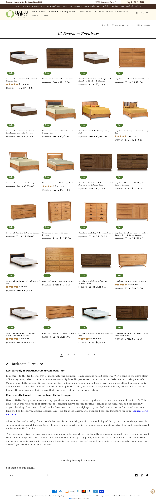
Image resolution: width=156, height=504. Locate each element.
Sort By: (106, 25)
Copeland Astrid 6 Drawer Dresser (130, 281)
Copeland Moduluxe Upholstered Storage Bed (21, 80)
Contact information (119, 496)
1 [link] (61, 354)
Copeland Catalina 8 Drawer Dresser (23, 233)
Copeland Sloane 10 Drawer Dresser (59, 79)
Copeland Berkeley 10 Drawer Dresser (95, 233)
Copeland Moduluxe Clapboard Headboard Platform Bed (20, 334)
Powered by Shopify (43, 496)
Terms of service (87, 496)
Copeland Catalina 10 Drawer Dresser (132, 79)
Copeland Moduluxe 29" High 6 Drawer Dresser (92, 282)
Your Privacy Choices (80, 498)
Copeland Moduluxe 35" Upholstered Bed (23, 282)
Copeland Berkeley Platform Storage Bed (132, 132)
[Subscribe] (47, 475)
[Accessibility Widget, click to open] (153, 491)
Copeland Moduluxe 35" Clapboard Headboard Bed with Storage (94, 80)
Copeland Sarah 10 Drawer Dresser (58, 281)
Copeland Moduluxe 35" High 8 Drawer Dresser (129, 184)
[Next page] (94, 355)
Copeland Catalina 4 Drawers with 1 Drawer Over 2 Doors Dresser (131, 234)
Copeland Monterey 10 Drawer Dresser (56, 234)
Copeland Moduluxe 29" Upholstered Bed (95, 334)
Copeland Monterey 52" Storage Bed (22, 183)
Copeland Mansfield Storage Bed (57, 183)
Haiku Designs (29, 496)
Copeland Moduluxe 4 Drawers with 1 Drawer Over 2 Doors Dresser (95, 184)
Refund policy (58, 496)
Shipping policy (102, 496)
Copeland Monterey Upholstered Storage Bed (57, 132)
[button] (147, 13)
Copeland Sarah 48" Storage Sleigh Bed (94, 132)
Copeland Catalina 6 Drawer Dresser (59, 333)
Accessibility (135, 496)
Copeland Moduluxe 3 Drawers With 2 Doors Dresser (131, 334)
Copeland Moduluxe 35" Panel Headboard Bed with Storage (20, 132)
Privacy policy (72, 496)
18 (88, 355)
